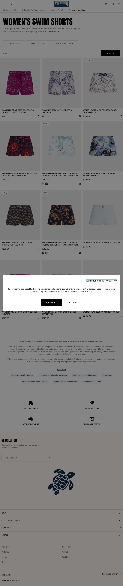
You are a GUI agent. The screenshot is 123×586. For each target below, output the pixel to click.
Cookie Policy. (86, 291)
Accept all (51, 302)
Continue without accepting (102, 281)
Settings (72, 302)
